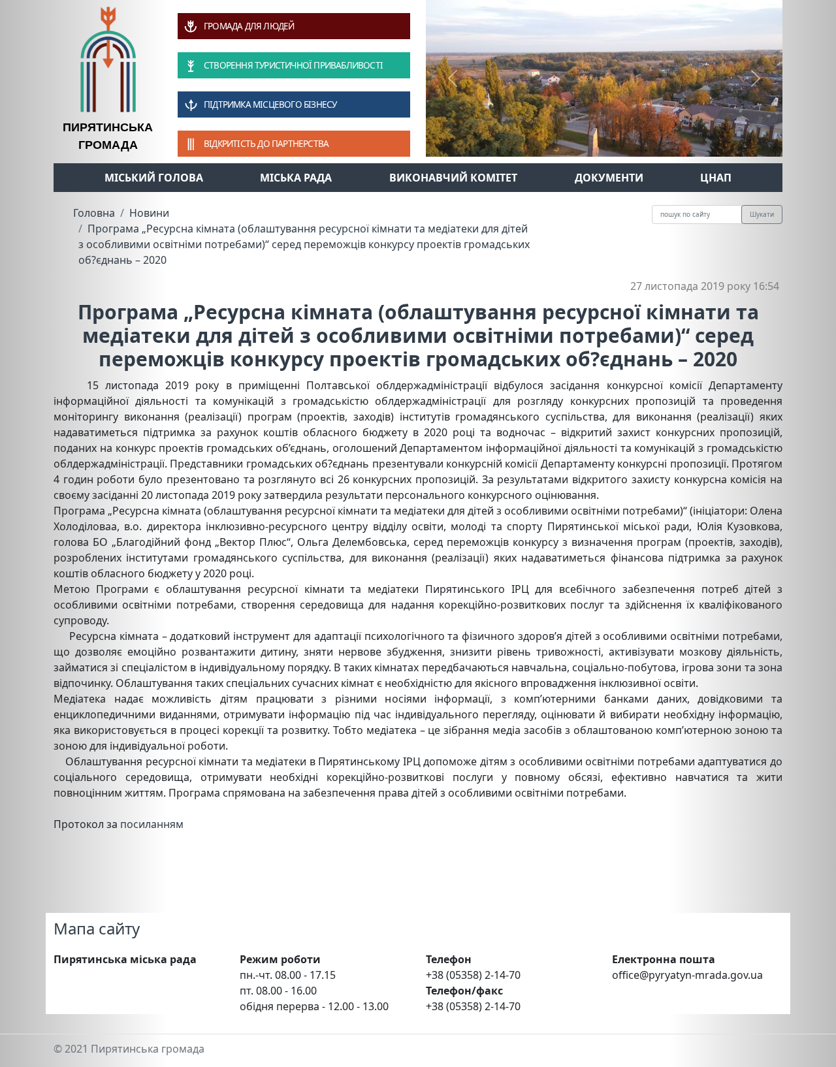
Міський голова (153, 177)
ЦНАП (716, 177)
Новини (149, 213)
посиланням (152, 824)
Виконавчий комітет (453, 177)
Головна (94, 213)
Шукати (762, 214)
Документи (609, 177)
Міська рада (296, 177)
